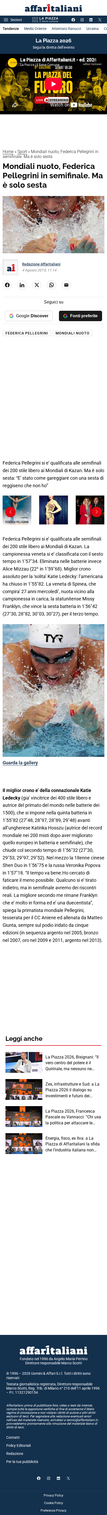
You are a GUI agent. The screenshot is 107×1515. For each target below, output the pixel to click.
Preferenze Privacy (53, 1510)
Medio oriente (35, 29)
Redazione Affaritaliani (41, 264)
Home (8, 151)
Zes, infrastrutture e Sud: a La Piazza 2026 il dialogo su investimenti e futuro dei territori (72, 1090)
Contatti (12, 1437)
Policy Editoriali (18, 1445)
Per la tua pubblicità (22, 1462)
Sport (22, 151)
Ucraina (92, 29)
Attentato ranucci (66, 29)
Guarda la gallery (20, 762)
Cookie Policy (53, 1503)
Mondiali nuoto (73, 333)
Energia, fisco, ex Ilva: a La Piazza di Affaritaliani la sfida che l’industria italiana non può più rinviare (72, 1144)
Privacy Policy (53, 1495)
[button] (96, 512)
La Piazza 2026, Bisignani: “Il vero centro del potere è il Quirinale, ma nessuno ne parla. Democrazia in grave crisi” (72, 1063)
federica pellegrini (26, 333)
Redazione (14, 1453)
